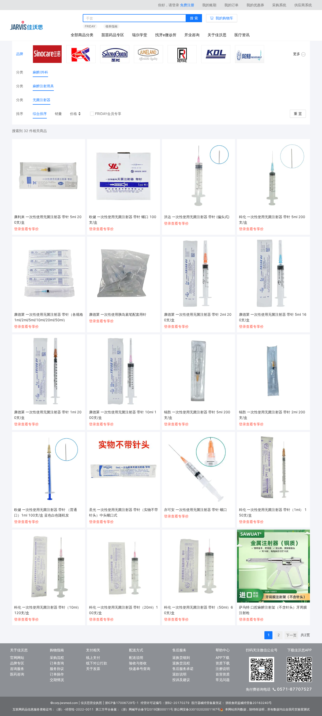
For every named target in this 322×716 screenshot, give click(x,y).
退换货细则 (181, 657)
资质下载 (223, 663)
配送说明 (136, 657)
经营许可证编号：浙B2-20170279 (165, 703)
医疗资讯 (242, 34)
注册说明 (223, 668)
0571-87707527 (294, 689)
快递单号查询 (139, 668)
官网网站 (17, 657)
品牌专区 (17, 663)
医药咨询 (17, 674)
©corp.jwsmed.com (64, 703)
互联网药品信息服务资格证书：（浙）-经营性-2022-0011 (53, 709)
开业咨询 (191, 34)
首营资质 (223, 674)
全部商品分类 (82, 34)
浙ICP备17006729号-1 (122, 703)
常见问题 (223, 680)
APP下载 (222, 657)
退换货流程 (181, 663)
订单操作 (57, 674)
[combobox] (134, 18)
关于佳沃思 (217, 34)
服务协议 (57, 668)
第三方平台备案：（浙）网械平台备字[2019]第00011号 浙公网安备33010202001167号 (158, 709)
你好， (168, 5)
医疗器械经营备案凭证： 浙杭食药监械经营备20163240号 (231, 703)
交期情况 (57, 680)
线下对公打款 (96, 663)
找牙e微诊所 (165, 34)
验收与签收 (138, 663)
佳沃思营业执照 (91, 703)
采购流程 (57, 657)
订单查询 (57, 663)
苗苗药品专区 (112, 34)
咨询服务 (17, 668)
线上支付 (93, 657)
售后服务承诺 (182, 668)
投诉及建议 (181, 680)
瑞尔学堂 (139, 34)
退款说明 (179, 674)
